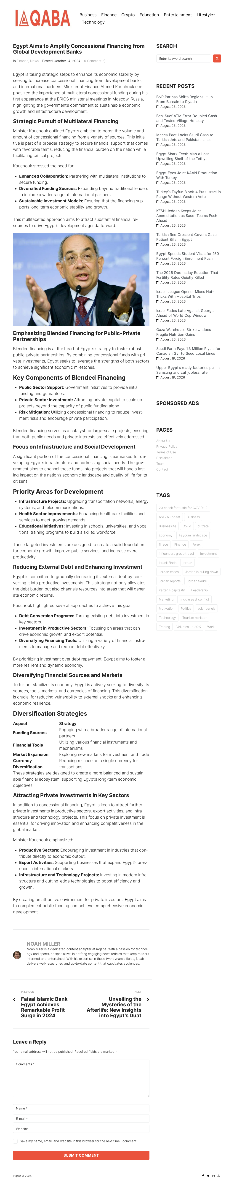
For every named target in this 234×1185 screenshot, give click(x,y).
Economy (166, 535)
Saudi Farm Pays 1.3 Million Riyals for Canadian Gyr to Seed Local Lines (188, 351)
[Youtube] (218, 1176)
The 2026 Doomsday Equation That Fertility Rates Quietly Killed (187, 275)
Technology (93, 22)
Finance (109, 14)
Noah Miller (43, 944)
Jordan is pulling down (201, 572)
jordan (187, 563)
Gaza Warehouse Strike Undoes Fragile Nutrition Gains (183, 332)
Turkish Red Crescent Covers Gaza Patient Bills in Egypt (186, 237)
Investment (208, 553)
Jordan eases (169, 572)
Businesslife (167, 526)
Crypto (128, 14)
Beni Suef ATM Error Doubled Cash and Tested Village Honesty (186, 118)
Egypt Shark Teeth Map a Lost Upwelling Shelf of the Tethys (182, 156)
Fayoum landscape (193, 535)
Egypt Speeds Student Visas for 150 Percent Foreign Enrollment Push (187, 256)
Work (211, 627)
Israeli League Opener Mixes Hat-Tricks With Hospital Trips (185, 294)
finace (163, 544)
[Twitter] (208, 1176)
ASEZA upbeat (169, 517)
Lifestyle (205, 14)
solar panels (206, 608)
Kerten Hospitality (172, 590)
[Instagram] (213, 1176)
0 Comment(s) (94, 61)
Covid (187, 526)
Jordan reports (170, 581)
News (34, 61)
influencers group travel (176, 553)
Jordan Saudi (197, 581)
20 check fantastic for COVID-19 (183, 508)
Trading (164, 627)
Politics (186, 608)
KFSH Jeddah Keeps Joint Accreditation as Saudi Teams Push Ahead (186, 215)
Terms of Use (166, 452)
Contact (162, 469)
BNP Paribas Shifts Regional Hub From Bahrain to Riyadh (184, 99)
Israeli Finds (167, 563)
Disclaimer (164, 458)
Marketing (166, 599)
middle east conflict (194, 599)
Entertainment (178, 14)
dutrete (203, 526)
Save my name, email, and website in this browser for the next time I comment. (78, 1141)
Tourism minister (194, 618)
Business (88, 14)
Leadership (199, 590)
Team (160, 463)
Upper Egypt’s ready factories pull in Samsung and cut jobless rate (188, 370)
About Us (163, 441)
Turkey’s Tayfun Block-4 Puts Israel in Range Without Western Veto (188, 194)
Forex (196, 544)
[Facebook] (203, 1176)
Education (149, 14)
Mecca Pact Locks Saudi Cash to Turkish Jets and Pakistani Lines (184, 137)
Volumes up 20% (188, 627)
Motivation (166, 608)
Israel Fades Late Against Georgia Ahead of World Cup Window (185, 313)
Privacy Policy (166, 446)
